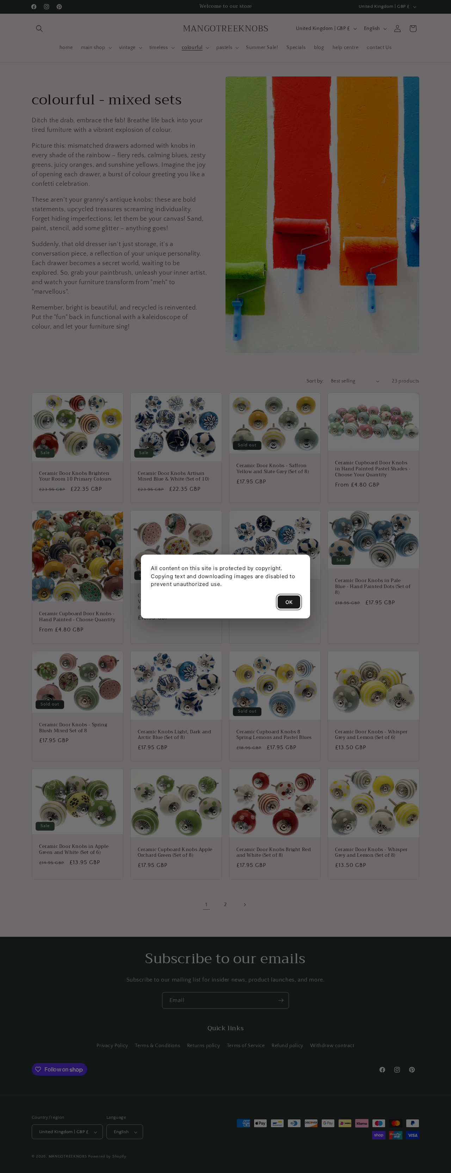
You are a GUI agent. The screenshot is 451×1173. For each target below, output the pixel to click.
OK (288, 602)
